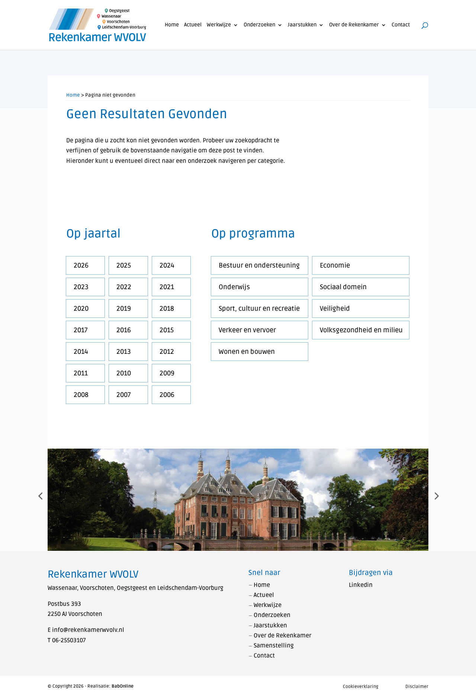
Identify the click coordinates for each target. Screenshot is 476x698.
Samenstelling (273, 645)
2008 (81, 394)
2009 (167, 373)
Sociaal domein (343, 287)
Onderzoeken (259, 25)
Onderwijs (234, 287)
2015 (167, 330)
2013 (123, 351)
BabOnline (123, 686)
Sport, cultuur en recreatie (259, 308)
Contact (401, 25)
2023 (81, 287)
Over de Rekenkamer (354, 25)
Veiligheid (335, 308)
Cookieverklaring (360, 686)
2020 (81, 308)
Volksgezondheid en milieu (361, 330)
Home (172, 25)
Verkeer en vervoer (247, 330)
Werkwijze (219, 25)
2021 (167, 287)
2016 (123, 330)
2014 (81, 351)
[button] (40, 495)
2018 (167, 308)
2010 (123, 373)
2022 (123, 287)
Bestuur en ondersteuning (259, 265)
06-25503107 (69, 640)
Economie (335, 265)
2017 (81, 330)
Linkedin (361, 585)
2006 (167, 394)
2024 (167, 265)
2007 (123, 394)
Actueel (193, 25)
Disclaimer (416, 686)
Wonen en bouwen (247, 351)
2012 (167, 351)
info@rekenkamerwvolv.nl (88, 630)
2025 (123, 265)
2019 (123, 308)
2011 (81, 373)
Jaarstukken (302, 25)
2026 (81, 265)
